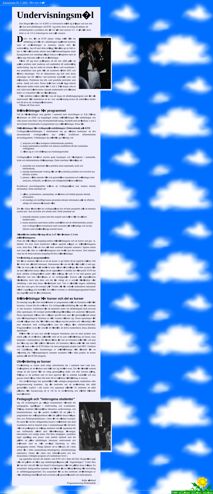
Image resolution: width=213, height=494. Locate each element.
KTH (53, 492)
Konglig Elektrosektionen (27, 492)
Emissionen (5, 492)
